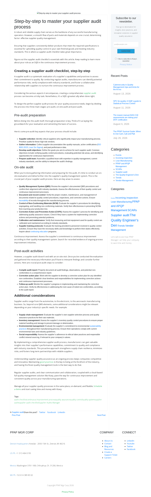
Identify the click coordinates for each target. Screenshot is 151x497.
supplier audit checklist (29, 402)
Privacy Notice (126, 65)
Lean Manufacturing (124, 161)
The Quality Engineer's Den (127, 175)
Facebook (51, 412)
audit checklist (20, 399)
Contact (107, 443)
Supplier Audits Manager (49, 402)
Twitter (42, 412)
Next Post (101, 415)
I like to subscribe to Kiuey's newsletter (127, 60)
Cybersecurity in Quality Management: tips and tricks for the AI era (126, 87)
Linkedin (61, 412)
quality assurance (62, 399)
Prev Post (15, 415)
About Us (108, 440)
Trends (118, 178)
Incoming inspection (124, 158)
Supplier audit (18, 412)
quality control (76, 399)
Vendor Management (124, 181)
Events (118, 155)
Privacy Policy (68, 492)
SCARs (119, 169)
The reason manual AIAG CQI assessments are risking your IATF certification (125, 117)
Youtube (130, 443)
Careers (107, 457)
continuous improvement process (41, 399)
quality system (88, 399)
